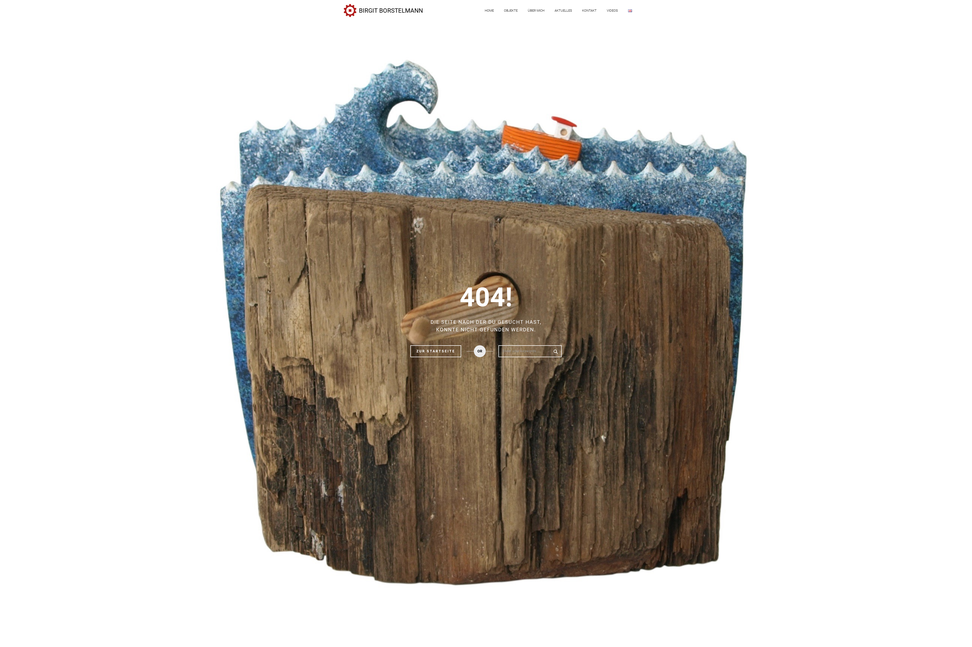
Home (489, 10)
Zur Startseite (435, 351)
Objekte (511, 10)
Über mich (536, 10)
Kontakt (589, 10)
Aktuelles (563, 10)
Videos (612, 10)
